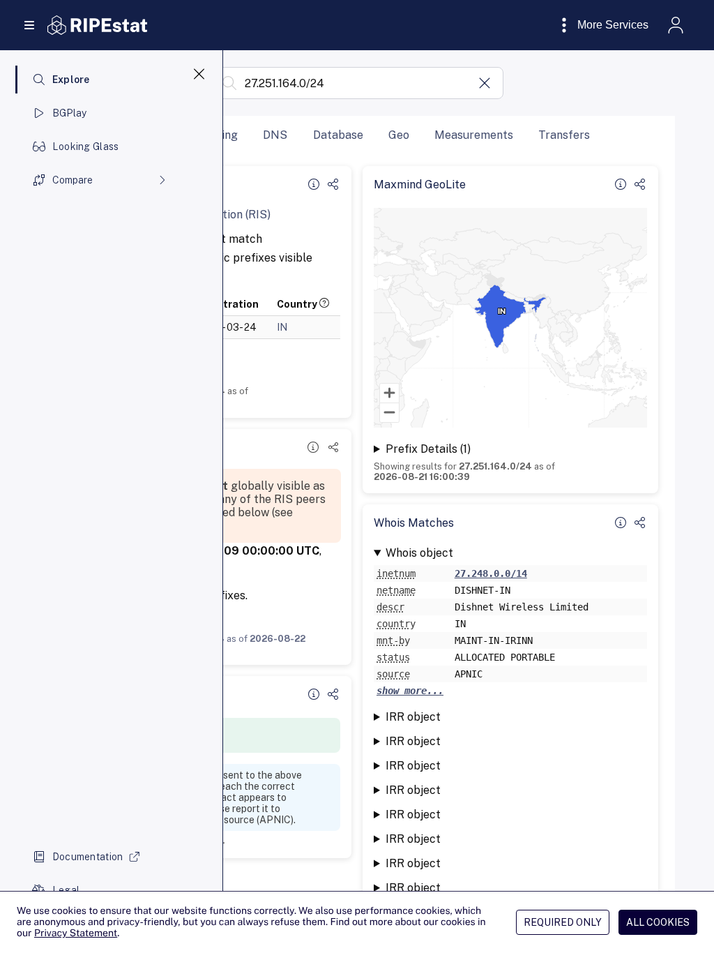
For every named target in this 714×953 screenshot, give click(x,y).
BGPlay (69, 113)
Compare (72, 180)
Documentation (87, 856)
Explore (71, 79)
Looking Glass (85, 146)
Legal (65, 890)
